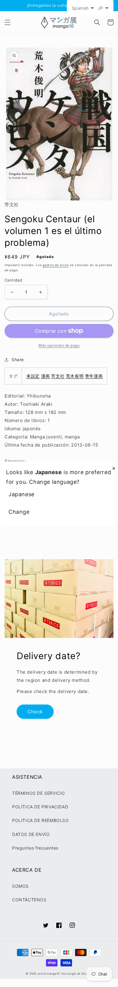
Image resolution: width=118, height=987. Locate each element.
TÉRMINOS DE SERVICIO (38, 793)
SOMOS (20, 886)
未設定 (33, 375)
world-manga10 (49, 973)
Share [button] (17, 359)
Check (35, 712)
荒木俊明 (75, 375)
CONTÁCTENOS (29, 899)
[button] (7, 22)
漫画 (45, 375)
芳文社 (57, 375)
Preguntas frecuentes (35, 847)
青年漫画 (94, 375)
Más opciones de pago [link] (59, 345)
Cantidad (13, 280)
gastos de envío (56, 265)
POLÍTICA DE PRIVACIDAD (40, 806)
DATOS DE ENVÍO (31, 834)
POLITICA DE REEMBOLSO (40, 820)
